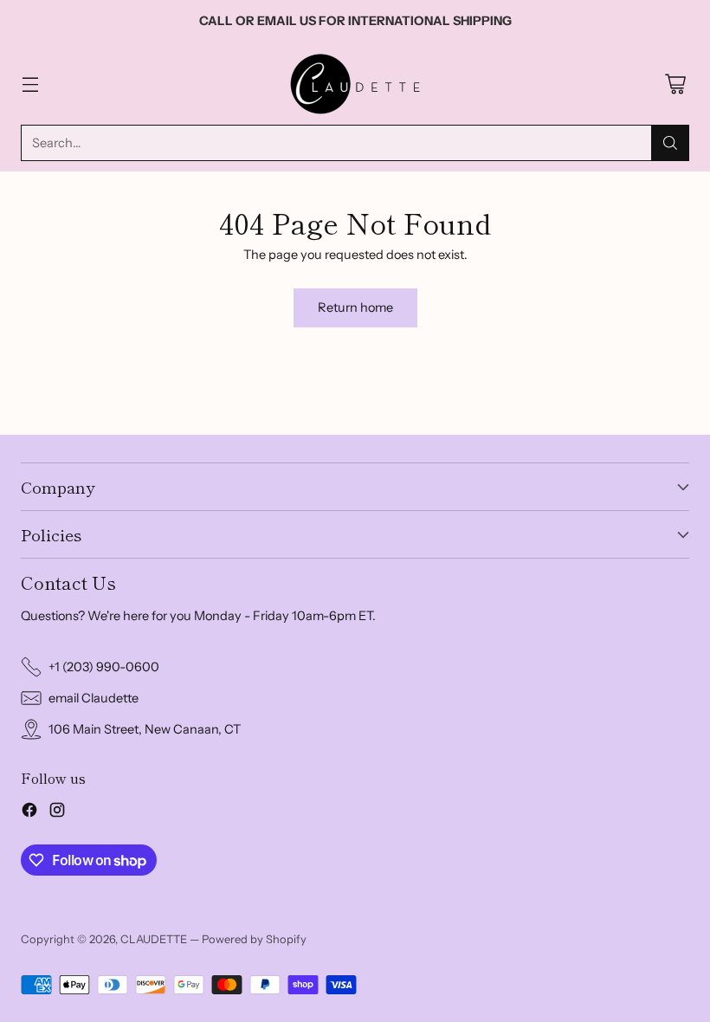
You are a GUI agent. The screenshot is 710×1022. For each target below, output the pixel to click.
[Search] (670, 143)
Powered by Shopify (254, 939)
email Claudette (93, 698)
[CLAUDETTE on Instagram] (57, 812)
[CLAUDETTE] (355, 84)
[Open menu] (30, 83)
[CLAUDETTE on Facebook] (29, 812)
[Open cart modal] (675, 83)
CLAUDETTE (153, 939)
